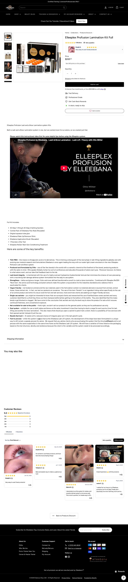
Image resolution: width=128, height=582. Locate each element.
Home (8, 14)
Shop (16, 14)
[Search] (64, 7)
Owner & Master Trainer (27, 554)
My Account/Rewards (73, 14)
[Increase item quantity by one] (75, 73)
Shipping (68, 78)
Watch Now (81, 21)
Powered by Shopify (90, 578)
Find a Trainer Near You (27, 551)
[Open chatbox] (123, 578)
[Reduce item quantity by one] (67, 73)
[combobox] (42, 7)
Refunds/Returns (48, 548)
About (91, 14)
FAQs (21, 545)
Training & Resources (48, 14)
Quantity (68, 69)
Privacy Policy (66, 578)
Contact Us (105, 14)
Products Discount (86, 33)
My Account (46, 554)
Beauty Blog (30, 14)
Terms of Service (77, 578)
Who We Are (23, 548)
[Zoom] (38, 57)
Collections (74, 33)
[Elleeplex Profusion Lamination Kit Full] (13, 372)
